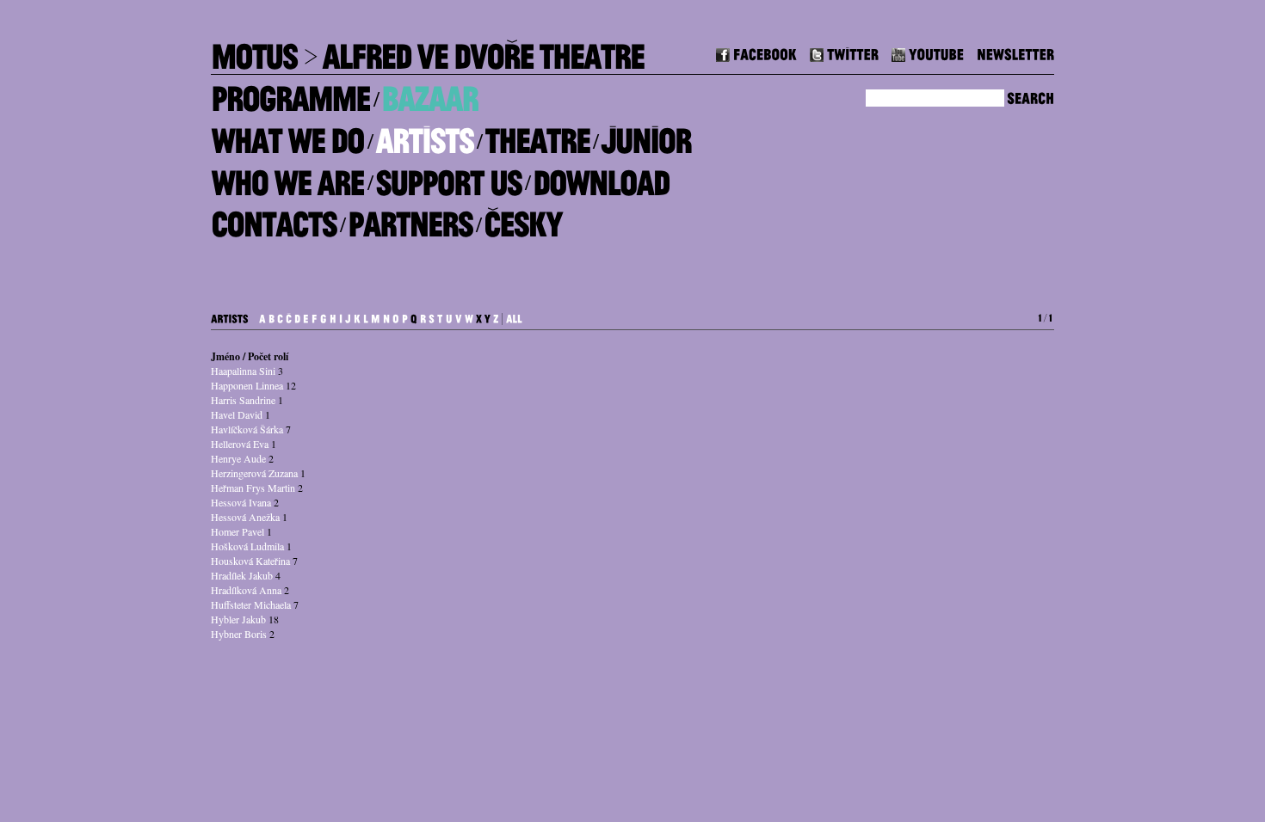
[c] (280, 316)
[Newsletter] (1015, 52)
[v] (458, 316)
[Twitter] (844, 52)
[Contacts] (273, 217)
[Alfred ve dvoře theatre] (483, 50)
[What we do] (287, 134)
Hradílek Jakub (242, 575)
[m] (375, 316)
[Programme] (290, 92)
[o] (395, 316)
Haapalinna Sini (243, 370)
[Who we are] (287, 175)
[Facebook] (756, 52)
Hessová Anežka (245, 517)
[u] (449, 316)
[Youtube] (928, 52)
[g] (323, 316)
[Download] (601, 175)
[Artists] (424, 134)
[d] (297, 316)
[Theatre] (536, 134)
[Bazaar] (429, 92)
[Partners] (410, 217)
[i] (340, 316)
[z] (496, 316)
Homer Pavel (237, 531)
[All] (514, 316)
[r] (423, 316)
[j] (348, 316)
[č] (289, 316)
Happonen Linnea (247, 385)
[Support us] (448, 175)
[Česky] (523, 217)
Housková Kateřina (250, 560)
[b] (271, 316)
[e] (306, 316)
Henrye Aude (238, 458)
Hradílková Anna (246, 590)
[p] (405, 316)
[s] (432, 316)
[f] (315, 316)
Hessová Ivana (241, 502)
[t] (440, 316)
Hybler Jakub (238, 619)
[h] (333, 316)
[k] (357, 316)
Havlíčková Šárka (247, 429)
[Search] (1030, 96)
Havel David (236, 414)
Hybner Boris (239, 634)
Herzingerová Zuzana (254, 473)
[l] (365, 316)
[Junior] (646, 134)
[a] (262, 316)
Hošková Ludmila (247, 546)
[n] (386, 316)
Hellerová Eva (239, 444)
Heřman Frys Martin (253, 487)
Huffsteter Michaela (251, 604)
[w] (469, 316)
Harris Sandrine (243, 400)
